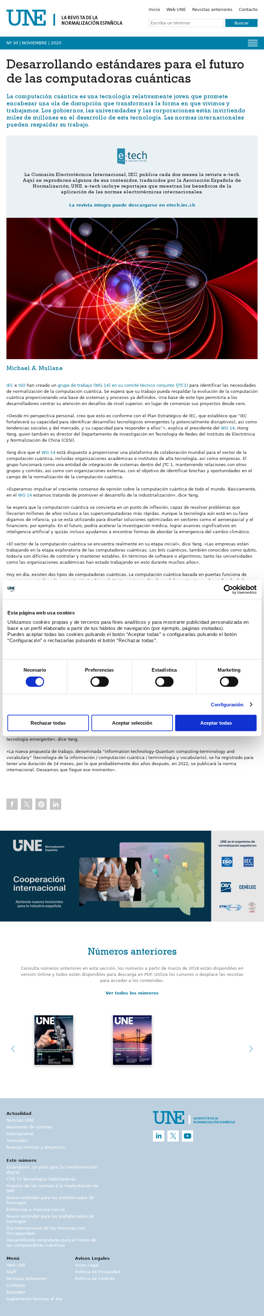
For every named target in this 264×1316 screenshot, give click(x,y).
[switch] (99, 681)
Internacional (20, 1133)
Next (251, 1049)
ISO (21, 385)
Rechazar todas (48, 723)
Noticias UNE (20, 1120)
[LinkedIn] (158, 1136)
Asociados (17, 1140)
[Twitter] (173, 1136)
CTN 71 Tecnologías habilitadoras (41, 1179)
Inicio (154, 9)
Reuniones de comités (29, 1127)
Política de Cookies (95, 1278)
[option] (132, 876)
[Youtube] (187, 1136)
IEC (9, 385)
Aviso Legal (87, 1265)
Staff (11, 1271)
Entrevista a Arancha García (35, 1209)
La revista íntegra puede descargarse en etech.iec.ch (132, 205)
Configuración (227, 704)
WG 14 (228, 428)
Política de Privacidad (97, 1271)
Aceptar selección (132, 723)
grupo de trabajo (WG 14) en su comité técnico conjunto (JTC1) (123, 385)
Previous (13, 1049)
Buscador (16, 1292)
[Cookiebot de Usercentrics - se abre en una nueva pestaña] (228, 589)
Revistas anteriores (212, 9)
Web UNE (176, 9)
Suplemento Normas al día (34, 1298)
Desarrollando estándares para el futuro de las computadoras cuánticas (51, 1243)
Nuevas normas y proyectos (35, 1147)
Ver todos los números (132, 993)
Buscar (241, 23)
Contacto (248, 9)
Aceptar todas (216, 723)
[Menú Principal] (253, 43)
